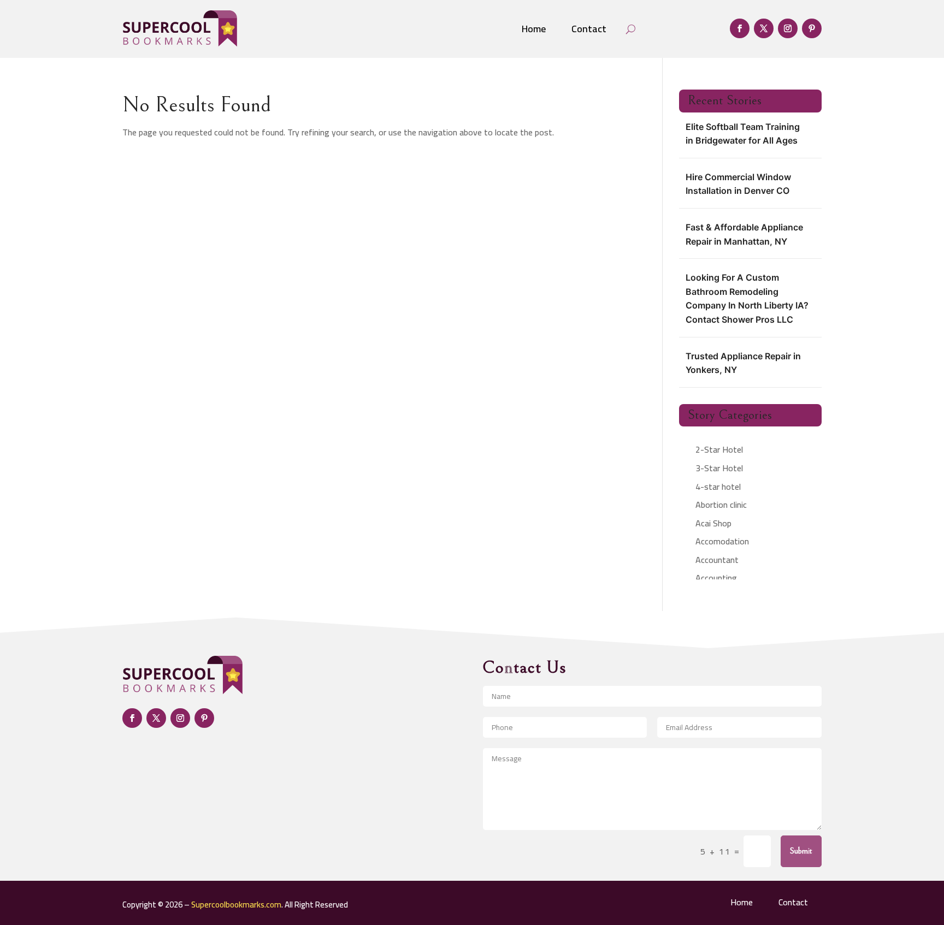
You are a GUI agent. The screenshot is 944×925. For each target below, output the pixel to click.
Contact (588, 29)
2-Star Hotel (719, 449)
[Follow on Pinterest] (812, 28)
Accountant (717, 560)
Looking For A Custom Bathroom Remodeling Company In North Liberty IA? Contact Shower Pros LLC (747, 298)
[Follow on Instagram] (788, 28)
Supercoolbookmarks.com (236, 904)
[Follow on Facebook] (740, 28)
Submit (801, 851)
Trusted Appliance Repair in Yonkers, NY (743, 363)
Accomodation (722, 541)
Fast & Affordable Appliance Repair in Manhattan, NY (744, 234)
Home (534, 29)
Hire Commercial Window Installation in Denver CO (738, 184)
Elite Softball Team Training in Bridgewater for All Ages (743, 133)
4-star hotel (718, 486)
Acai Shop (713, 523)
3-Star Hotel (719, 468)
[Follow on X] (764, 28)
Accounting (716, 578)
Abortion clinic (721, 504)
